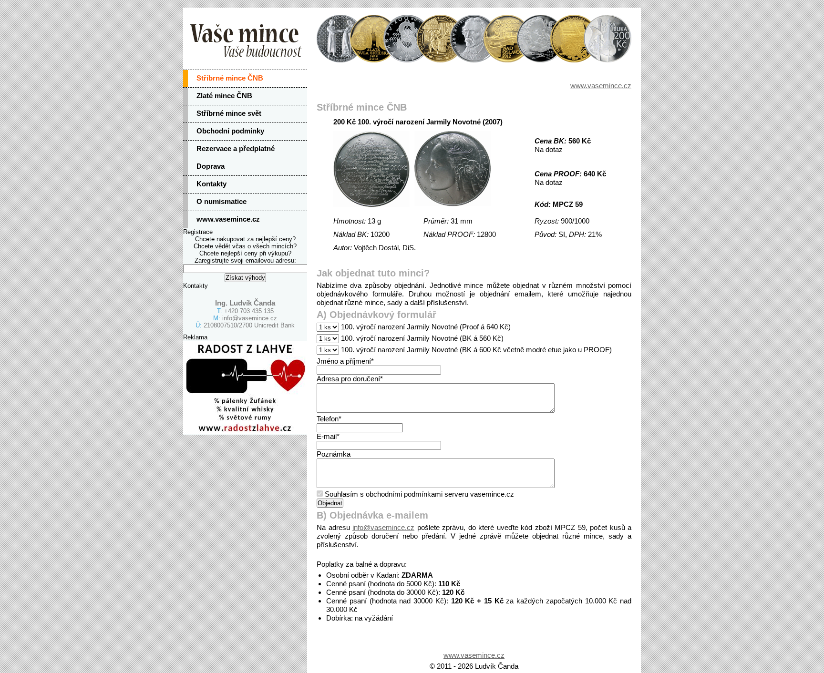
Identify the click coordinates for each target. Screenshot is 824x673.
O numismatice (221, 201)
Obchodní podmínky (230, 131)
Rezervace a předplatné (235, 148)
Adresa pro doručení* (350, 379)
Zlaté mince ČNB (224, 96)
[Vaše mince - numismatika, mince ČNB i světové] (412, 39)
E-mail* (328, 436)
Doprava (210, 166)
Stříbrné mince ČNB (229, 78)
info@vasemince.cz (249, 318)
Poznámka (333, 454)
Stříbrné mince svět (228, 113)
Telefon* (329, 419)
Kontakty (211, 184)
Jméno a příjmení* (345, 361)
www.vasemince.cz (228, 219)
